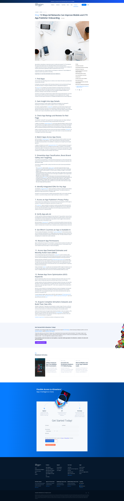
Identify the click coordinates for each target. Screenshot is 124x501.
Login (88, 4)
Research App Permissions (79, 80)
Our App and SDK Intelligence (39, 469)
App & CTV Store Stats (71, 473)
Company (75, 4)
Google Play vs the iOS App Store (73, 468)
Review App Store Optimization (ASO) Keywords (82, 84)
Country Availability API (58, 231)
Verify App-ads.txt (78, 76)
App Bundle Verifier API (53, 145)
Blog (37, 15)
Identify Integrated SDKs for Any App (81, 73)
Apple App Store (82, 486)
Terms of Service (82, 467)
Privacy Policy (81, 468)
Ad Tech (41, 12)
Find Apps (77, 64)
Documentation (59, 467)
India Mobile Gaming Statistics (71, 484)
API (46, 475)
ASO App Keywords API (66, 294)
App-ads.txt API (45, 222)
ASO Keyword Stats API (49, 295)
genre (53, 167)
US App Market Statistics (60, 483)
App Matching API (45, 139)
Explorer (44, 266)
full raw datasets (59, 312)
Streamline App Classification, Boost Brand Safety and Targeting (81, 71)
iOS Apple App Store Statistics (50, 483)
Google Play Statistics (49, 484)
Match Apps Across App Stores (80, 69)
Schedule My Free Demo (41, 342)
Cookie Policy (81, 470)
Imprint (80, 473)
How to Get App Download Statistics (40, 483)
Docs (71, 4)
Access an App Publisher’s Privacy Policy (81, 75)
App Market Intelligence (49, 468)
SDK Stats (69, 470)
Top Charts (63, 4)
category (49, 167)
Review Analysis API (48, 123)
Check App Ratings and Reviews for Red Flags (82, 67)
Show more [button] (70, 475)
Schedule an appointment (39, 317)
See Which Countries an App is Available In (81, 78)
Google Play (82, 483)
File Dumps (67, 329)
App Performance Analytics (50, 470)
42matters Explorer (38, 331)
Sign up (84, 4)
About (36, 467)
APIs (64, 329)
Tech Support (59, 470)
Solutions (57, 4)
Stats (68, 4)
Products (52, 4)
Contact (36, 474)
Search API (39, 87)
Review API (68, 129)
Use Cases (36, 12)
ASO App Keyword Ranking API (61, 295)
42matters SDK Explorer (50, 331)
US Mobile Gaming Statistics (71, 483)
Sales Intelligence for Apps (50, 473)
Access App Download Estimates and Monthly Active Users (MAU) (82, 82)
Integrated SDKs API (44, 188)
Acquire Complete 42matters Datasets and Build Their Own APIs (82, 87)
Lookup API (50, 106)
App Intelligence (48, 467)
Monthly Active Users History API (58, 259)
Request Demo (59, 468)
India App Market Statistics (60, 484)
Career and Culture (38, 471)
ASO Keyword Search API (39, 295)
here (73, 1)
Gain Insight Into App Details (79, 65)
